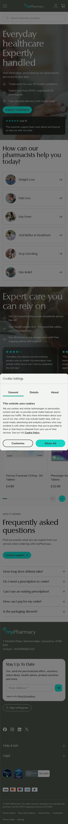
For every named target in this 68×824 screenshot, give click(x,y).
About (55, 392)
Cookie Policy (32, 432)
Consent (13, 392)
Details (34, 392)
